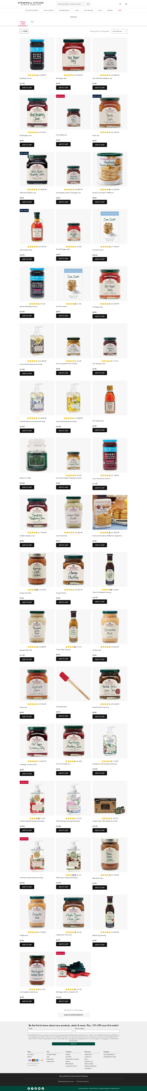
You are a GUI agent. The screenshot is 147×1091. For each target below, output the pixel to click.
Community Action (71, 1066)
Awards (68, 1061)
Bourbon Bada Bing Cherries (28, 306)
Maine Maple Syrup (26, 250)
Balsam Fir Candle (25, 478)
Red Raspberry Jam (26, 135)
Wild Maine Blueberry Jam (28, 193)
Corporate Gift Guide (110, 1057)
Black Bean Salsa (97, 878)
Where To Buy (50, 1061)
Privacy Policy (73, 1040)
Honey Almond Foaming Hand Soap (31, 364)
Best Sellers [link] (88, 10)
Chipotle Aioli (24, 935)
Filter (25, 31)
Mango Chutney (61, 593)
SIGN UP (73, 1044)
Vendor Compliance (90, 1066)
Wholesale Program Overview (66, 1081)
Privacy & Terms (88, 1064)
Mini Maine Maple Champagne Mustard (69, 478)
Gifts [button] (77, 10)
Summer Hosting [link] (32, 10)
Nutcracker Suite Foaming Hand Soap (31, 878)
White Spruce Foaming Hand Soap (67, 878)
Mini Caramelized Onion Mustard (66, 364)
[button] (120, 4)
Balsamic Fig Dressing (99, 935)
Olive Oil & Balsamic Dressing (101, 592)
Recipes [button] (110, 10)
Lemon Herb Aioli (61, 536)
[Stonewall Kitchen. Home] (31, 4)
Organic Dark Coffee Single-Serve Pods (104, 821)
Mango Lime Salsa (25, 593)
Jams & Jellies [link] (49, 10)
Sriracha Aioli (96, 650)
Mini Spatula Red (61, 707)
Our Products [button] (64, 10)
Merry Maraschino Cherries (101, 478)
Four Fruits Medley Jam (63, 764)
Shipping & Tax (88, 1061)
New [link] (100, 10)
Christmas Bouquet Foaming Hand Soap (32, 821)
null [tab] (32, 22)
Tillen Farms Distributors (83, 1081)
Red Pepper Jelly (61, 78)
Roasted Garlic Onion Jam (100, 707)
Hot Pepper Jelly (97, 307)
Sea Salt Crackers (98, 250)
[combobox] (73, 4)
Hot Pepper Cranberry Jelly (28, 764)
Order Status (88, 1054)
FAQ (85, 1059)
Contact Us (87, 1057)
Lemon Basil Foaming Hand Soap (66, 421)
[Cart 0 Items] (126, 4)
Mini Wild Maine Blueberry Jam (102, 78)
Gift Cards (31, 1054)
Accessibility (88, 1068)
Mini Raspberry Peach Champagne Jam (68, 193)
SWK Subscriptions (109, 1054)
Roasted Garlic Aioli (26, 650)
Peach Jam (95, 135)
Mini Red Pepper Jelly (63, 249)
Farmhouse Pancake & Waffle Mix (103, 193)
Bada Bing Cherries (26, 78)
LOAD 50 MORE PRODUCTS (73, 1015)
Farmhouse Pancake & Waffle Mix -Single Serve (107, 536)
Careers (68, 1054)
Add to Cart (27, 88)
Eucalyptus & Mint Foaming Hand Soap (104, 764)
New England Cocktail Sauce (29, 992)
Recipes (30, 1057)
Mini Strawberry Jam (98, 364)
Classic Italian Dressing (63, 649)
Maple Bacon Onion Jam (64, 935)
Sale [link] (120, 10)
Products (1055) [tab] (23, 23)
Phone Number (79, 1028)
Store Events (50, 1059)
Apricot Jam (23, 707)
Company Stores (51, 1054)
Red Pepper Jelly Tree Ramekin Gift (67, 992)
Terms (105, 1039)
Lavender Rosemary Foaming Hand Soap (32, 421)
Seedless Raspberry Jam (27, 536)
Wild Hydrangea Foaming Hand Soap (68, 821)
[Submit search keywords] (88, 4)
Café (47, 1057)
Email (30, 1028)
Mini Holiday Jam (61, 135)
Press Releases (69, 1064)
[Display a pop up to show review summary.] (45, 75)
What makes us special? (72, 1059)
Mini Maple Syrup (98, 421)
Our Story (68, 1057)
